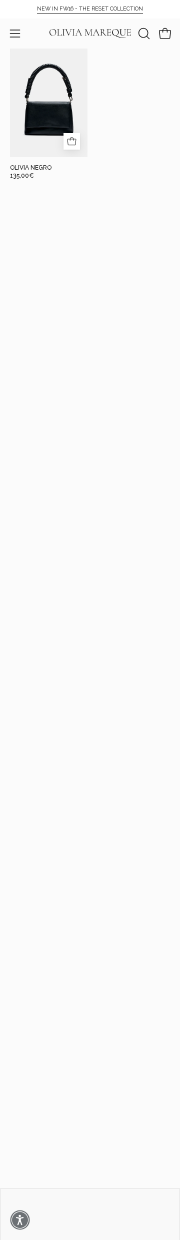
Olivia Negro (31, 168)
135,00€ (22, 176)
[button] (143, 34)
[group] (90, 9)
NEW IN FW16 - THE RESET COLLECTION (90, 9)
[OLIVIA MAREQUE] (90, 34)
